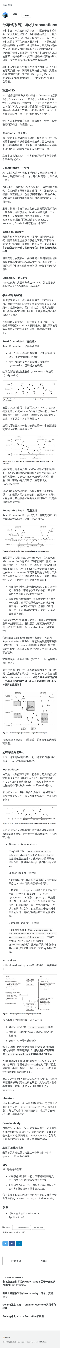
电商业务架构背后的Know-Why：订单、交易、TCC (29, 1295)
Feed (7, 1337)
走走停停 (7, 4)
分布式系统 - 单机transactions (29, 24)
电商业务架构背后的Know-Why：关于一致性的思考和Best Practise (29, 1283)
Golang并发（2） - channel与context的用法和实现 (29, 1306)
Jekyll (29, 1342)
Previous (16, 1260)
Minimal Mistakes (41, 1342)
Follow (26, 15)
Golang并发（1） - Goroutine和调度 (23, 1316)
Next (43, 1260)
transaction (38, 1227)
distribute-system (21, 1227)
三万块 (14, 13)
